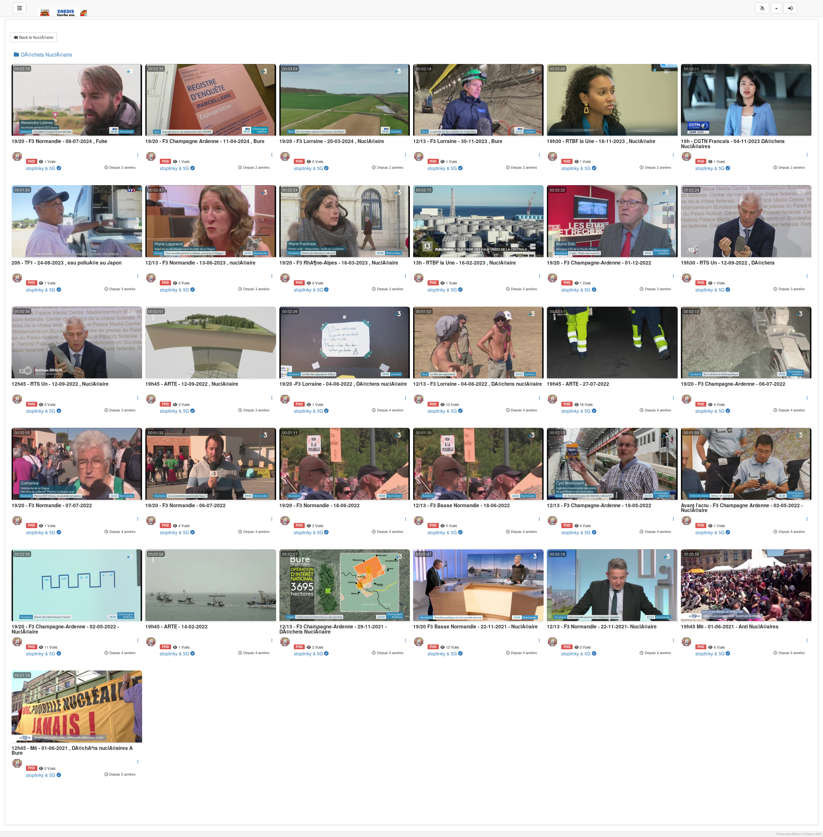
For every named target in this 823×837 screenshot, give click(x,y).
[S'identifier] (790, 8)
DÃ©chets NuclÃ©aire (46, 54)
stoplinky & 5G (40, 168)
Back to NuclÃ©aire (35, 37)
